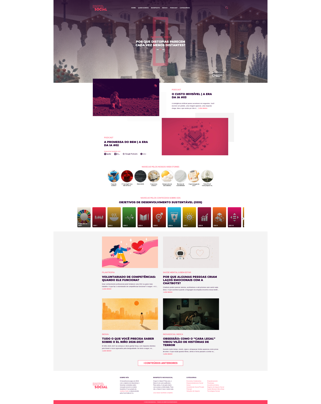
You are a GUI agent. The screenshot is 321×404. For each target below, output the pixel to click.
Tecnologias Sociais (213, 391)
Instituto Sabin (124, 391)
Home (133, 8)
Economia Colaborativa (194, 381)
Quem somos (143, 8)
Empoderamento (212, 381)
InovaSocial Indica (213, 385)
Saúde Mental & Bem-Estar (215, 389)
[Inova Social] (100, 8)
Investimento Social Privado (195, 387)
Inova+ (165, 8)
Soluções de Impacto (193, 391)
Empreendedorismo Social (195, 383)
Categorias (185, 8)
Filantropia (210, 383)
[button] (158, 49)
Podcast (173, 8)
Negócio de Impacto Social (215, 387)
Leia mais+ (203, 108)
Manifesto (155, 8)
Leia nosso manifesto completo (163, 392)
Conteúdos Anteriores (160, 363)
